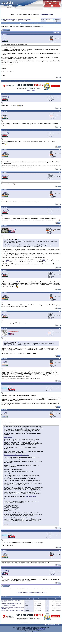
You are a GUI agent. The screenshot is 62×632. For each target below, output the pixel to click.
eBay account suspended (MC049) (8, 605)
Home (4, 19)
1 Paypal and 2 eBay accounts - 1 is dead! (25, 592)
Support (45, 624)
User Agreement (8, 437)
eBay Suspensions (27, 19)
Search (54, 23)
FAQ (20, 23)
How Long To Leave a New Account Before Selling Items (12, 610)
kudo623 (4, 571)
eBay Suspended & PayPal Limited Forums (18, 588)
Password (43, 21)
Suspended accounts (7, 64)
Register (8, 23)
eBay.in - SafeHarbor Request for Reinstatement (16, 455)
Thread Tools (56, 32)
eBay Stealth (42, 628)
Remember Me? (57, 19)
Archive (57, 624)
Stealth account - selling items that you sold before (11, 603)
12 (50, 233)
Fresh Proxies (31, 90)
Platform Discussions (10, 19)
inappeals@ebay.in (31, 496)
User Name (43, 19)
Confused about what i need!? (39, 592)
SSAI (3, 38)
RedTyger (35, 631)
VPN (7, 260)
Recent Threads (36, 23)
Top (60, 624)
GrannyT (4, 97)
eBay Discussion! (19, 19)
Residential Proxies (41, 629)
